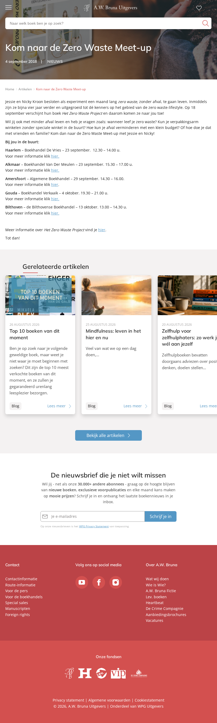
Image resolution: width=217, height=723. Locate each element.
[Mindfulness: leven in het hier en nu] (116, 344)
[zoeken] (206, 23)
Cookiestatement (149, 700)
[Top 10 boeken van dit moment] (40, 344)
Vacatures (154, 620)
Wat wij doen (157, 578)
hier (54, 184)
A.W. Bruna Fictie (161, 590)
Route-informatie (20, 584)
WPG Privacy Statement (94, 526)
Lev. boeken (156, 596)
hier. (55, 156)
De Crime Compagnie (164, 608)
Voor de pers (16, 590)
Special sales (16, 602)
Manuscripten (17, 608)
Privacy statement (68, 700)
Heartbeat (155, 602)
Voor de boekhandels (24, 596)
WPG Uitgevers (151, 706)
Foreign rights (17, 614)
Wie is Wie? (156, 584)
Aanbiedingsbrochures (166, 614)
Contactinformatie (21, 578)
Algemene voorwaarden (109, 700)
